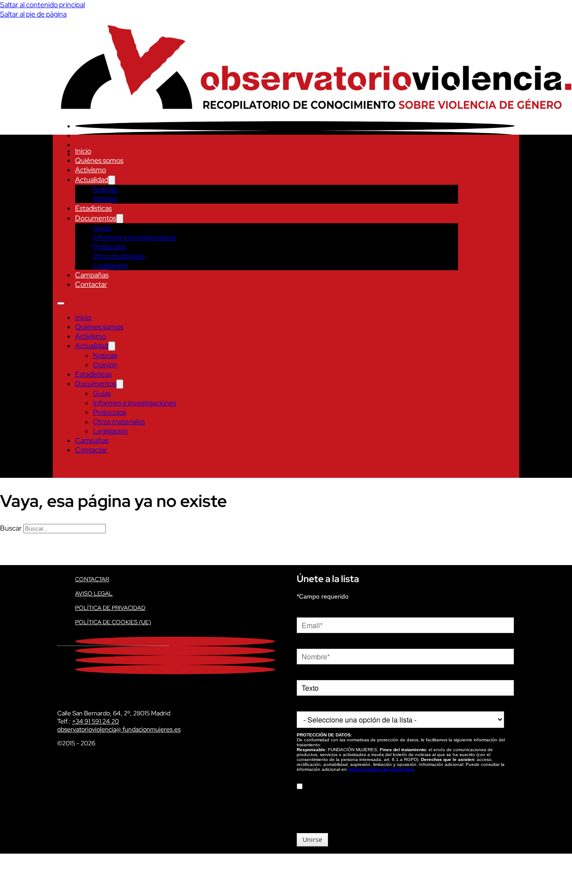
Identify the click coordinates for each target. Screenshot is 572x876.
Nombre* (309, 642)
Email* (306, 610)
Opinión (105, 199)
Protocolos (109, 246)
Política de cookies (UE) (113, 622)
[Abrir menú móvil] (60, 303)
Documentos (95, 218)
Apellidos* (310, 673)
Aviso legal (94, 593)
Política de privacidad (110, 608)
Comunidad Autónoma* (329, 704)
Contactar (91, 284)
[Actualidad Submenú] (111, 180)
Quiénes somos (99, 160)
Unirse (312, 839)
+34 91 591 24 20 (95, 721)
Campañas (92, 275)
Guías (102, 228)
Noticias (105, 189)
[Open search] (61, 468)
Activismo (90, 169)
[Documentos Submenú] (119, 218)
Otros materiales (119, 256)
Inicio (83, 151)
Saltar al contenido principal (42, 4)
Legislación (110, 265)
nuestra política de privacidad (380, 769)
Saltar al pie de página (33, 14)
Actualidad (91, 179)
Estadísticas (93, 208)
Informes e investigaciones (134, 237)
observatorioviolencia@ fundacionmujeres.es (119, 729)
